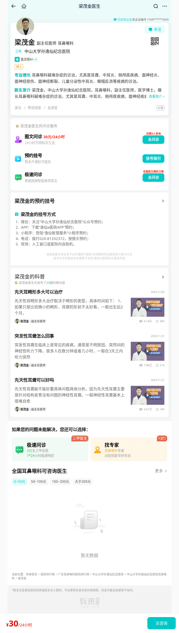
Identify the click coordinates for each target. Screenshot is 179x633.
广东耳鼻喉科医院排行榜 (73, 574)
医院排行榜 (48, 574)
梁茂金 (22, 578)
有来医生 (31, 574)
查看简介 (155, 96)
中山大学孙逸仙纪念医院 (108, 574)
